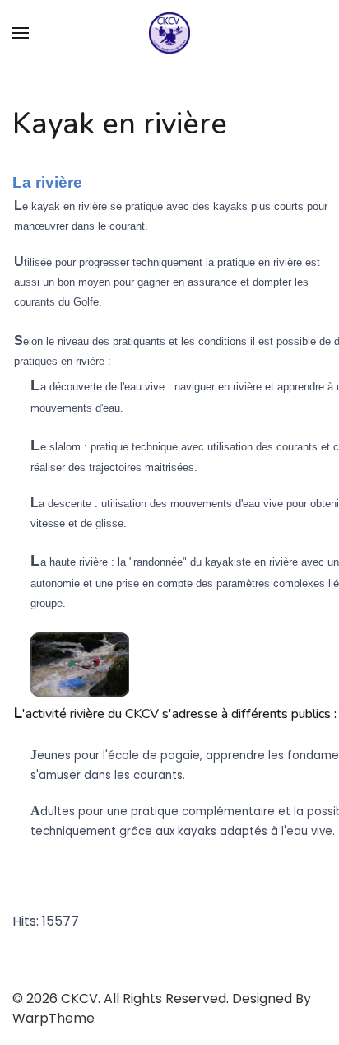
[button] (20, 33)
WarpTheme (53, 1018)
